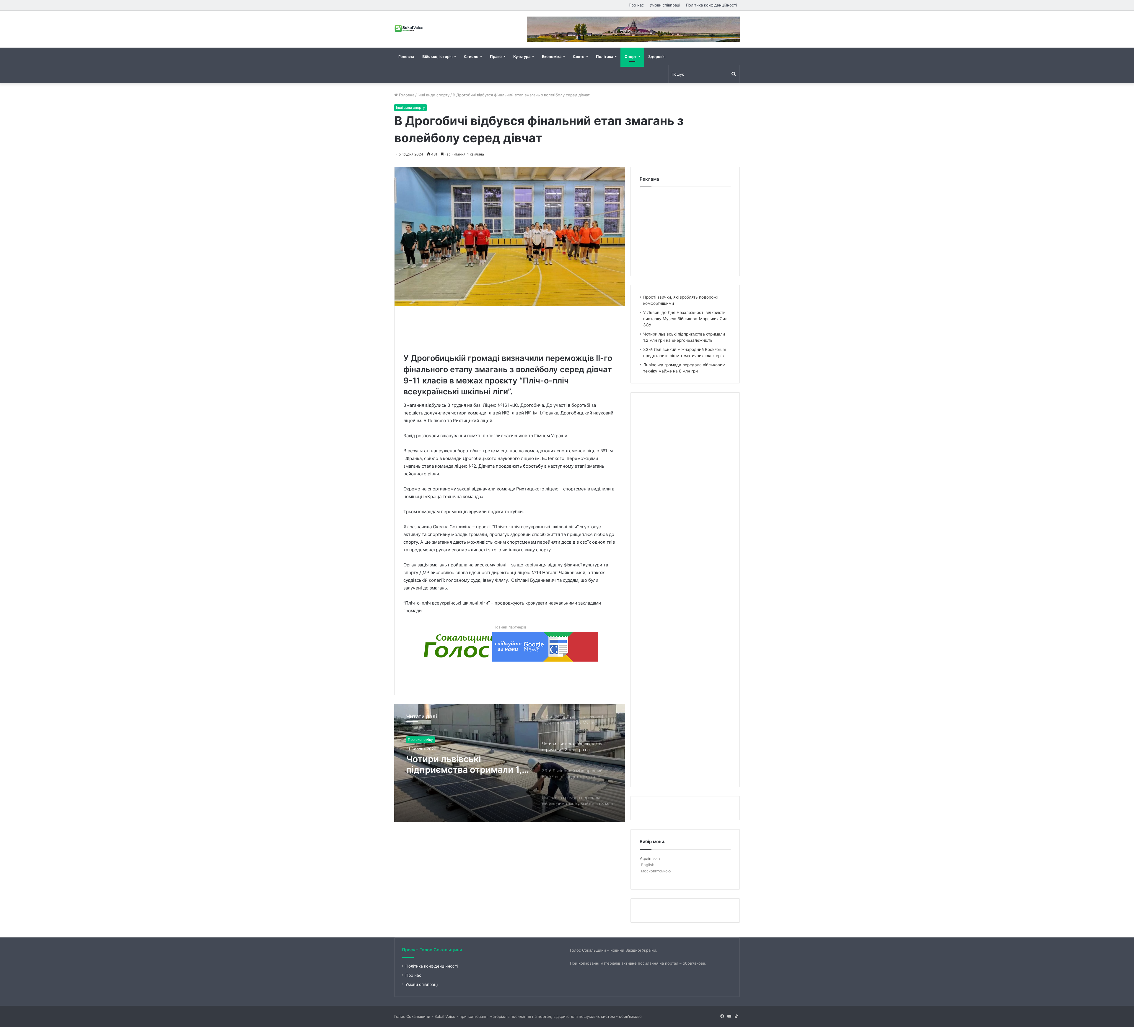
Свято (578, 56)
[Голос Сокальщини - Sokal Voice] (409, 28)
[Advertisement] (510, 328)
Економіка (551, 56)
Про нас (636, 5)
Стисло (471, 56)
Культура (521, 56)
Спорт (631, 56)
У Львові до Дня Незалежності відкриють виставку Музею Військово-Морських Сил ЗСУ (685, 318)
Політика (604, 56)
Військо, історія (437, 56)
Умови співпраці (665, 5)
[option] (509, 763)
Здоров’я (656, 56)
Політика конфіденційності (711, 5)
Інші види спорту (433, 95)
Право (496, 56)
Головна (406, 56)
